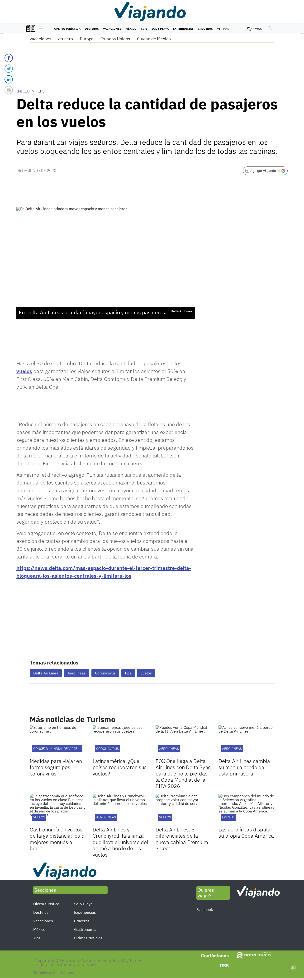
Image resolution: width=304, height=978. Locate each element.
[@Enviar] (9, 90)
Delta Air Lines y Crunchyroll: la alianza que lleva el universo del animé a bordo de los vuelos (120, 842)
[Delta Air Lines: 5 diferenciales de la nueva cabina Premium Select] (183, 809)
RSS (224, 965)
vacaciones (40, 39)
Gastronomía (85, 929)
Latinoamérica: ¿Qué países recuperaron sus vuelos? (120, 767)
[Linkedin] (9, 79)
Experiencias (183, 28)
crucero (65, 39)
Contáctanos (215, 955)
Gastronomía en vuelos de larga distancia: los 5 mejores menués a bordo (57, 839)
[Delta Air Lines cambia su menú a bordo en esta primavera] (246, 741)
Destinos (92, 28)
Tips (144, 28)
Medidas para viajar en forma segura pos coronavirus (56, 767)
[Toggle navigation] (39, 28)
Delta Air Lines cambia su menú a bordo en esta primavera (244, 767)
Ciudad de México (154, 39)
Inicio (23, 91)
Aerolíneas (76, 673)
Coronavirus (105, 673)
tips (128, 673)
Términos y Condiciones (53, 972)
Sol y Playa (160, 28)
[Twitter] (9, 69)
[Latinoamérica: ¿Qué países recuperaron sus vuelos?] (120, 741)
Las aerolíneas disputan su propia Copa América (246, 832)
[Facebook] (9, 58)
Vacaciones (112, 28)
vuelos (24, 371)
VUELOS (165, 817)
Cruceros (205, 28)
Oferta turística (67, 28)
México (131, 28)
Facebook (204, 909)
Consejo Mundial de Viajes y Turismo (65, 749)
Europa (87, 39)
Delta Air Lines (45, 673)
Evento (228, 817)
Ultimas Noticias (88, 938)
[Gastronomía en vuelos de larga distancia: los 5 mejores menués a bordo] (58, 809)
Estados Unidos (115, 39)
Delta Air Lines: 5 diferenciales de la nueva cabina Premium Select (182, 839)
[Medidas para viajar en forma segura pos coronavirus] (58, 741)
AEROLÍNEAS (169, 749)
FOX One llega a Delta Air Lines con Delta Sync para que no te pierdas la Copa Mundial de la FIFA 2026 (183, 773)
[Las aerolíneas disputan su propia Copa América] (246, 809)
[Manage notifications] (293, 967)
